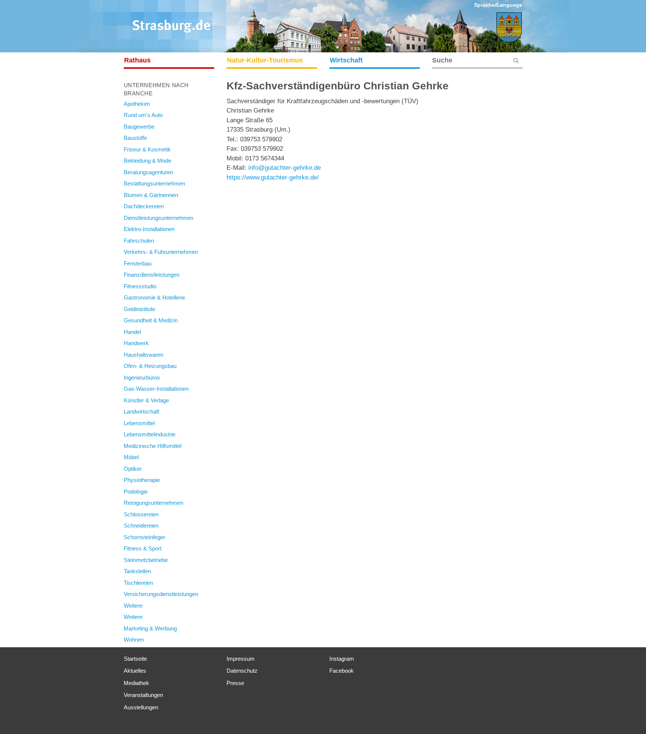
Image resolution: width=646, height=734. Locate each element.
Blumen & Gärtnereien (151, 195)
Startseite (135, 658)
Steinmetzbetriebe (146, 560)
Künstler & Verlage (146, 400)
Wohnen (134, 639)
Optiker (133, 469)
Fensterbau (137, 263)
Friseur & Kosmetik (147, 149)
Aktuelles (135, 670)
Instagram (341, 658)
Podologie (136, 491)
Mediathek (136, 683)
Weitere (133, 605)
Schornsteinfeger (144, 537)
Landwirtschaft (141, 411)
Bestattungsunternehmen (154, 183)
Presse (235, 683)
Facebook (341, 670)
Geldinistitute (139, 309)
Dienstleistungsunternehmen (158, 218)
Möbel (131, 457)
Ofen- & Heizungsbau (150, 366)
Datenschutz (242, 670)
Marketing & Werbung (150, 628)
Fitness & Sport (143, 548)
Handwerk (136, 343)
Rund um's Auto (143, 115)
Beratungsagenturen (148, 172)
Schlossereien (141, 514)
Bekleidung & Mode (147, 160)
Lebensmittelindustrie (149, 434)
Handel (132, 332)
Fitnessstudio (140, 286)
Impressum (241, 658)
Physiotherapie (142, 480)
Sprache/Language (498, 5)
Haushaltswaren (143, 354)
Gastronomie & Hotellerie (154, 297)
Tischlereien (138, 583)
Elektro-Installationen (149, 229)
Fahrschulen (139, 240)
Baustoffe (135, 138)
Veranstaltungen (143, 695)
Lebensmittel (139, 423)
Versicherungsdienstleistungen (161, 594)
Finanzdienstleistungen (151, 274)
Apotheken (137, 104)
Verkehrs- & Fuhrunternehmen (161, 252)
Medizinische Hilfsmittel (152, 446)
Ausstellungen (141, 707)
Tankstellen (137, 571)
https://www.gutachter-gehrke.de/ (273, 177)
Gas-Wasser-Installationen (156, 389)
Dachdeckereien (144, 206)
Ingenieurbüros (142, 377)
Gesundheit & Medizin (151, 320)
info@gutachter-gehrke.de (284, 167)
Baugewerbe (139, 126)
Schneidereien (141, 525)
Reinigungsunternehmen (153, 503)
